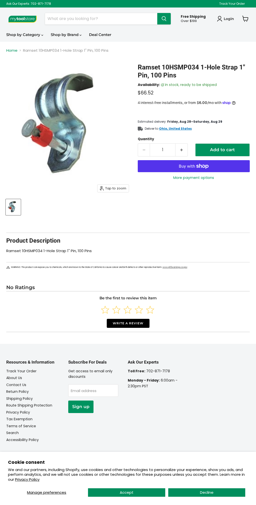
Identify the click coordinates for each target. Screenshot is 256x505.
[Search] (164, 18)
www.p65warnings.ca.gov (174, 267)
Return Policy (17, 391)
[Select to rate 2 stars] (116, 310)
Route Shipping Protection (29, 405)
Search (12, 432)
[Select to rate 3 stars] (127, 310)
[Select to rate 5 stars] (150, 310)
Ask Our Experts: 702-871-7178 (28, 3)
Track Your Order (232, 3)
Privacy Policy (27, 479)
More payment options (193, 178)
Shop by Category (23, 34)
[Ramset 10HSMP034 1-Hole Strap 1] (13, 207)
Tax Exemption (19, 419)
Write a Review (128, 323)
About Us (14, 377)
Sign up (81, 406)
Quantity (146, 139)
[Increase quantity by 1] (182, 149)
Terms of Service (21, 426)
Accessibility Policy (22, 439)
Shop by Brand (65, 34)
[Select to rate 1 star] (105, 310)
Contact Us (16, 384)
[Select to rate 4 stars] (139, 310)
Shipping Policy (19, 398)
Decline (207, 492)
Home (12, 50)
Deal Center (100, 34)
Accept (127, 492)
